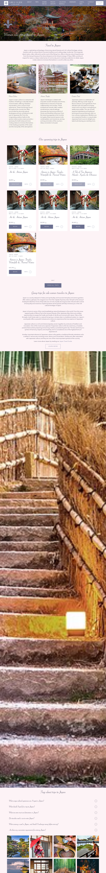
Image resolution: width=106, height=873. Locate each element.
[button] (53, 801)
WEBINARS (72, 2)
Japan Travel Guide (66, 341)
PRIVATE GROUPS (52, 3)
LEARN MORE (53, 346)
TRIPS (37, 2)
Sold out (15, 184)
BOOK (15, 226)
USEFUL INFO (82, 3)
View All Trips (53, 285)
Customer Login (100, 3)
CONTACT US (91, 3)
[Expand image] (18, 847)
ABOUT (29, 2)
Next (53, 280)
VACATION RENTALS (62, 3)
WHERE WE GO (44, 3)
